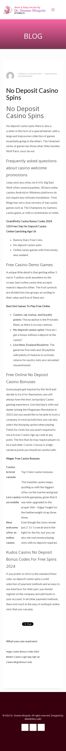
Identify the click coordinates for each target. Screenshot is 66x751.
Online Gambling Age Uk (21, 231)
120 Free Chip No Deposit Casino (26, 226)
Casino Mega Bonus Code (19, 662)
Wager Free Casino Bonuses (23, 458)
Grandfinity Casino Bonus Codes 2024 (29, 221)
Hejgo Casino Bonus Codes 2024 (22, 651)
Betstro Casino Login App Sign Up (23, 656)
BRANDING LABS (33, 719)
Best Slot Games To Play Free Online (28, 306)
